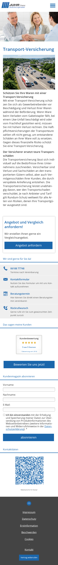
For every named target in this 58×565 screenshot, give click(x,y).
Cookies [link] (29, 539)
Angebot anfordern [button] (28, 245)
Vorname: (8, 384)
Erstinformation (29, 525)
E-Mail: (6, 404)
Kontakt (29, 549)
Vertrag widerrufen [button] (29, 557)
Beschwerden (29, 532)
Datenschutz (29, 519)
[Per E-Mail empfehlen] (29, 503)
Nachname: (9, 394)
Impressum (29, 512)
